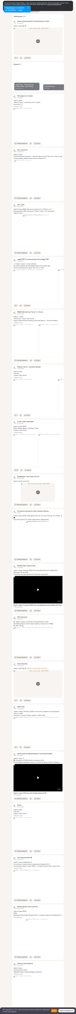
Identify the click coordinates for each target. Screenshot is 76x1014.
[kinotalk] (15, 707)
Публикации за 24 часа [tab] (33, 11)
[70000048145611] (15, 511)
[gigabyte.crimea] (15, 754)
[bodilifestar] (15, 477)
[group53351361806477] (15, 22)
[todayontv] (15, 96)
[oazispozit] (15, 664)
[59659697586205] (15, 618)
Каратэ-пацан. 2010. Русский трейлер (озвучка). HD (30, 793)
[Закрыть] (28, 8)
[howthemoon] (15, 205)
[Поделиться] (21, 57)
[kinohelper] (15, 858)
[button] (16, 57)
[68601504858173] (15, 907)
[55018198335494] (15, 150)
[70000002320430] (15, 312)
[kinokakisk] (15, 260)
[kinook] (15, 367)
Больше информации (54, 4)
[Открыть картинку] (36, 286)
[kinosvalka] (15, 422)
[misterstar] (15, 566)
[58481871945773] (15, 964)
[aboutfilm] (15, 805)
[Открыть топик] (38, 26)
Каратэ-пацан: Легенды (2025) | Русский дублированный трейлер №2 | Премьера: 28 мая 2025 (38, 605)
